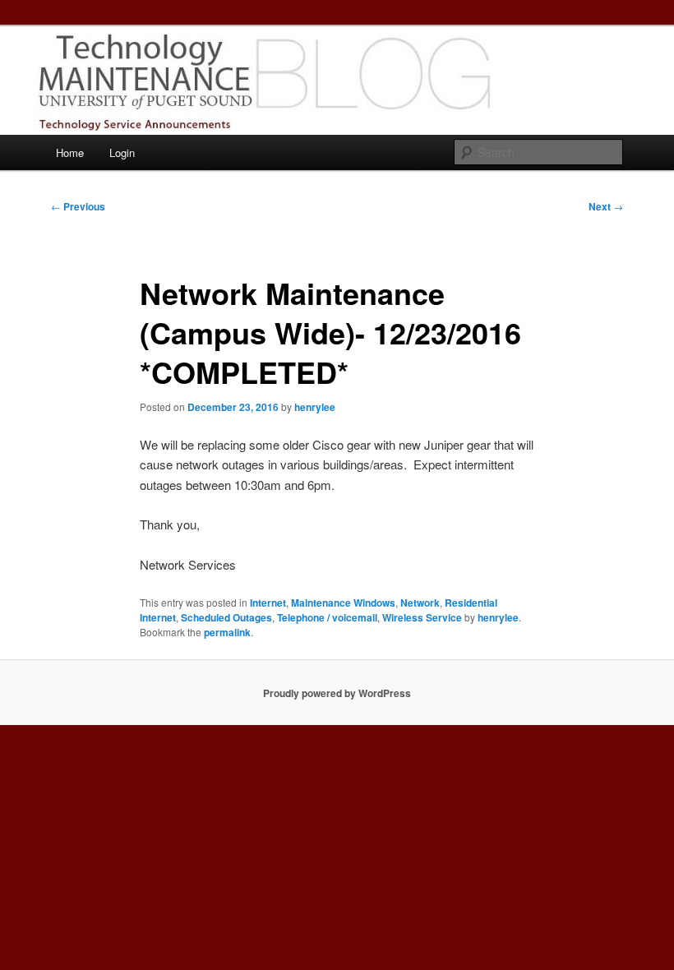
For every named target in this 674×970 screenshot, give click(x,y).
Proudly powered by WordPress (337, 693)
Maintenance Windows (343, 602)
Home (70, 152)
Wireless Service (422, 617)
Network (420, 602)
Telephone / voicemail (327, 617)
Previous (78, 206)
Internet (268, 602)
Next (606, 206)
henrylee (314, 407)
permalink (227, 632)
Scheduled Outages (226, 617)
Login (122, 152)
